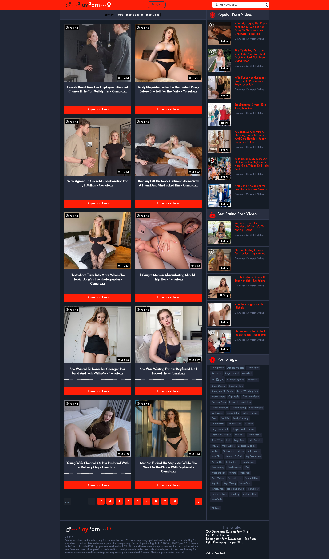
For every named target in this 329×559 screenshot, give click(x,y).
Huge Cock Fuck (220, 429)
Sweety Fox (218, 489)
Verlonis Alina (250, 494)
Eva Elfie (225, 418)
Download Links (97, 109)
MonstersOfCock (234, 456)
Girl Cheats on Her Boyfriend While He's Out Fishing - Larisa (250, 226)
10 (174, 501)
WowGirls (217, 499)
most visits (152, 14)
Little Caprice (255, 440)
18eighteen (218, 368)
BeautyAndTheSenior (223, 391)
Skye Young (230, 483)
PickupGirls (232, 462)
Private (232, 473)
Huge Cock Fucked (243, 429)
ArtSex (218, 380)
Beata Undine (219, 386)
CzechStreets (256, 408)
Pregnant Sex (218, 473)
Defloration (217, 413)
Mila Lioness (253, 451)
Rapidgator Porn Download (224, 538)
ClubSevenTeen (251, 396)
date (120, 14)
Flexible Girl (218, 424)
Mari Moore (228, 446)
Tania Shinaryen (235, 489)
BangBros (253, 380)
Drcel (214, 418)
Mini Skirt (216, 456)
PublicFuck (244, 473)
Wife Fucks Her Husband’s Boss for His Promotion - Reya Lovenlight (251, 81)
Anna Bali (247, 373)
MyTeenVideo (253, 456)
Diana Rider (233, 413)
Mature (215, 451)
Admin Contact (215, 553)
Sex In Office (252, 478)
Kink (228, 440)
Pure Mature (218, 478)
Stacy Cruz (245, 483)
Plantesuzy (220, 542)
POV (246, 467)
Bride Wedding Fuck (247, 391)
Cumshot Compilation (240, 402)
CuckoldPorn (219, 402)
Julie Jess (239, 435)
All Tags (216, 508)
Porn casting (218, 467)
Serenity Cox (235, 478)
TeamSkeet (252, 489)
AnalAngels (253, 368)
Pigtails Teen (248, 462)
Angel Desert (232, 373)
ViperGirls (236, 542)
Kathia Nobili (254, 435)
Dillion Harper (250, 413)
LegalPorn (239, 440)
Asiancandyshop (235, 380)
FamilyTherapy (240, 418)
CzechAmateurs (220, 408)
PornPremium (234, 467)
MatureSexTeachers (233, 451)
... (198, 501)
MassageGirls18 (247, 446)
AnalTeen (216, 373)
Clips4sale (233, 396)
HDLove (249, 424)
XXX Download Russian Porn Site (227, 531)
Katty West (217, 440)
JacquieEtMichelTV (221, 435)
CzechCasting (239, 408)
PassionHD (217, 462)
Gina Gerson (234, 424)
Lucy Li (215, 446)
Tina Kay (234, 494)
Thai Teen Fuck (219, 494)
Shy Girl (216, 483)
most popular (134, 14)
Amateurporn (235, 368)
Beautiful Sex (236, 386)
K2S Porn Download (219, 535)
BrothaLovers (218, 396)
